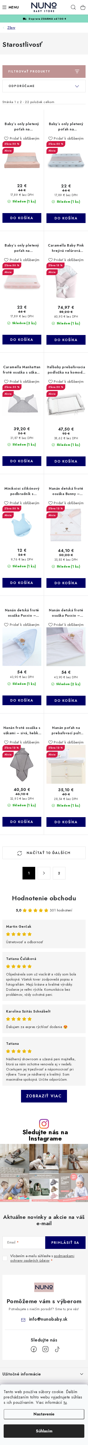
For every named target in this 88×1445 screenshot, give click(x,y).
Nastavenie (44, 1414)
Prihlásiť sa (65, 1242)
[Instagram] (45, 1349)
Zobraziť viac (44, 1096)
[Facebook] (34, 1349)
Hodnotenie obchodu (44, 898)
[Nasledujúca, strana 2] (44, 873)
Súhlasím (44, 1431)
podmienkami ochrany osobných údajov (42, 1258)
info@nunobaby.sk (48, 1319)
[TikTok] (57, 1349)
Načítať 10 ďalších (48, 852)
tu (65, 1402)
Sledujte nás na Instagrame (45, 1135)
